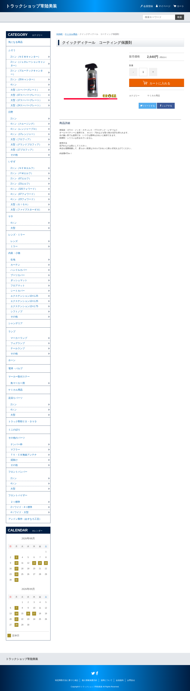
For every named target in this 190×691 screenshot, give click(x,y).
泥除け (14, 460)
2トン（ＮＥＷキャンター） (25, 56)
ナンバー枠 (16, 444)
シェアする (167, 106)
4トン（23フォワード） (23, 199)
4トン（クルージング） (23, 123)
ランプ (11, 331)
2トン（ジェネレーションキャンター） (28, 64)
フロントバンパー (17, 472)
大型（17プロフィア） (23, 149)
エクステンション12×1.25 (24, 301)
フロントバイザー (17, 495)
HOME (59, 34)
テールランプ (18, 348)
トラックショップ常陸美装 (31, 6)
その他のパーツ (16, 438)
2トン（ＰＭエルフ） (22, 173)
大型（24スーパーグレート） (26, 105)
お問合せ (131, 680)
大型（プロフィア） (21, 139)
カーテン (15, 264)
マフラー (15, 449)
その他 (14, 155)
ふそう (11, 50)
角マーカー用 (18, 383)
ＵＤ (10, 216)
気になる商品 (15, 42)
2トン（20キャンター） (23, 79)
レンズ (14, 241)
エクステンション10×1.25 (24, 296)
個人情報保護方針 (89, 680)
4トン (14, 84)
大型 (13, 228)
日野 (10, 112)
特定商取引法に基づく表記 (66, 680)
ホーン (11, 360)
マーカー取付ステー (19, 376)
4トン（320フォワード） (24, 189)
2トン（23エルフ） (21, 183)
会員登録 (148, 6)
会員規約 (120, 680)
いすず (11, 161)
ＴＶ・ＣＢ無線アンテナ (24, 454)
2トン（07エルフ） (21, 178)
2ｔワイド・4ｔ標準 (21, 507)
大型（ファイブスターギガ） (26, 209)
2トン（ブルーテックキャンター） (27, 72)
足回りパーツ (15, 398)
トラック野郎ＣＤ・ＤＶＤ (22, 421)
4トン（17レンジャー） (23, 134)
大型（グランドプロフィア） (26, 144)
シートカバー (18, 290)
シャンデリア (15, 323)
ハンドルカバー (19, 270)
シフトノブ (16, 311)
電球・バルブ (15, 368)
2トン (14, 118)
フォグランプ (18, 343)
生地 (13, 259)
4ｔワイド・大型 (19, 512)
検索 (179, 17)
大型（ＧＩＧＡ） (20, 204)
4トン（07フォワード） (23, 194)
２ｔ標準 (15, 502)
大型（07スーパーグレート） (26, 95)
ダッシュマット (19, 280)
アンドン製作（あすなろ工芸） (25, 519)
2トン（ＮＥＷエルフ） (23, 168)
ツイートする (148, 106)
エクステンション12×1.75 (24, 306)
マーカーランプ (19, 338)
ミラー (14, 246)
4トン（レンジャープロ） (24, 129)
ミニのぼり (14, 429)
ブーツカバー (18, 275)
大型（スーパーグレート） (25, 90)
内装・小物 (14, 253)
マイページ (164, 6)
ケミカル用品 (71, 34)
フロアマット (18, 285)
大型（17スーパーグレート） (26, 100)
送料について (106, 680)
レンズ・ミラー (16, 234)
